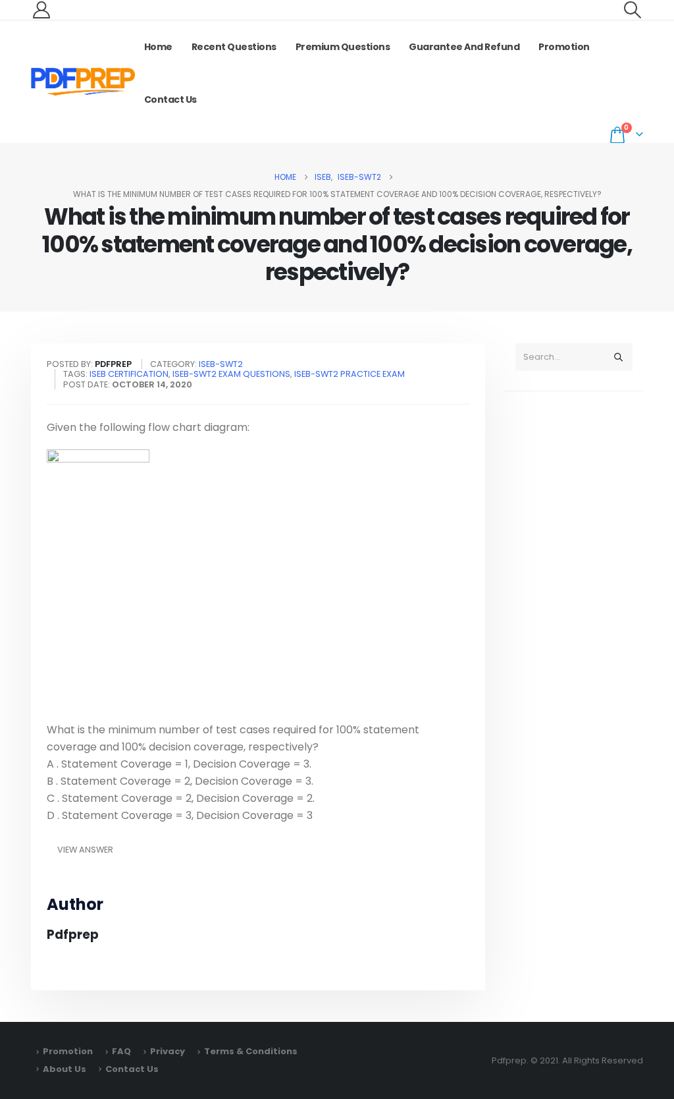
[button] (633, 9)
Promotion (564, 46)
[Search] (618, 357)
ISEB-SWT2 (221, 364)
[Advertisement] (574, 608)
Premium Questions (343, 46)
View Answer (85, 849)
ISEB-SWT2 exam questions (231, 374)
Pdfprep (73, 935)
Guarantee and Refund (464, 46)
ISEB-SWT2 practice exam (349, 374)
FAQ (121, 1051)
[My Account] (41, 9)
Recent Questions (234, 46)
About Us (64, 1069)
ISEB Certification (129, 374)
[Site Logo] (83, 82)
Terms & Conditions (251, 1051)
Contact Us (170, 99)
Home (158, 46)
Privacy (167, 1051)
